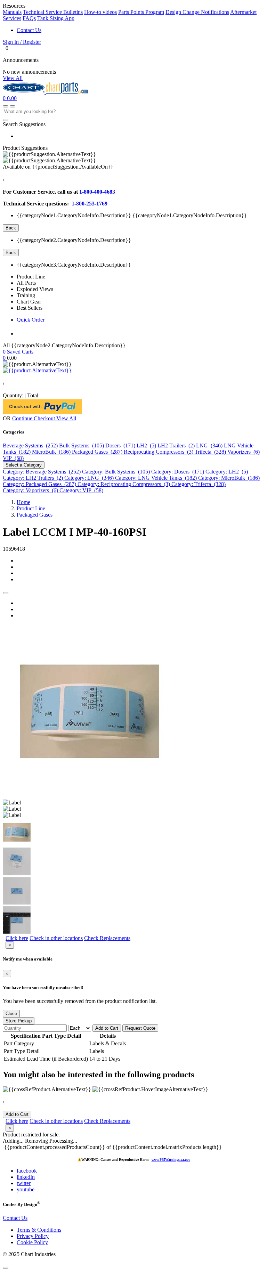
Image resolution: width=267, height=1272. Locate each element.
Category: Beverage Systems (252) (42, 472)
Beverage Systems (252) (31, 445)
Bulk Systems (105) (82, 445)
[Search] (5, 120)
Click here (17, 938)
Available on (58, 167)
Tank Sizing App (55, 18)
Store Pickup (19, 1020)
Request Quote (140, 1028)
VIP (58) (13, 458)
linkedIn (26, 1177)
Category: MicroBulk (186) (229, 478)
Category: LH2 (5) (226, 472)
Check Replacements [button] (107, 938)
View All (13, 78)
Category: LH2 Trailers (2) (33, 478)
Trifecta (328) (211, 452)
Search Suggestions (24, 124)
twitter (24, 1183)
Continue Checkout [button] (34, 418)
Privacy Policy (33, 1236)
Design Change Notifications (197, 12)
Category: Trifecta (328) (198, 484)
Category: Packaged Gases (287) (40, 484)
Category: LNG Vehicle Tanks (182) (156, 478)
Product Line (31, 508)
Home (23, 502)
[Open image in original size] (24, 92)
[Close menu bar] (5, 106)
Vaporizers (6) (243, 452)
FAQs (29, 18)
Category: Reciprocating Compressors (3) (124, 484)
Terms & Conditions (39, 1230)
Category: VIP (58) (81, 490)
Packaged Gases (34, 515)
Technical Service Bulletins (53, 12)
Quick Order (30, 320)
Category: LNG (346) (89, 478)
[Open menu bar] (12, 106)
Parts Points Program (141, 12)
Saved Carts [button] (20, 352)
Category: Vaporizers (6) (31, 490)
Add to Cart (106, 1028)
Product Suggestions (25, 148)
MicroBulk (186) (52, 452)
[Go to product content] (37, 370)
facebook (27, 1171)
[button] (133, 42)
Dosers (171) (121, 445)
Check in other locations (56, 938)
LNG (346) (210, 445)
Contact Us (29, 30)
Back (11, 227)
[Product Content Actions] (5, 593)
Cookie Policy (32, 1242)
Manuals (12, 12)
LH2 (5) (147, 445)
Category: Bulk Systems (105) (116, 472)
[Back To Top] (5, 1268)
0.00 (12, 98)
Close (11, 1013)
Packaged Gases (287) (98, 452)
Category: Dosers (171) (178, 472)
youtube (25, 1189)
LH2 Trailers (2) (176, 445)
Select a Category (24, 465)
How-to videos (100, 12)
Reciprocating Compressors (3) (159, 452)
